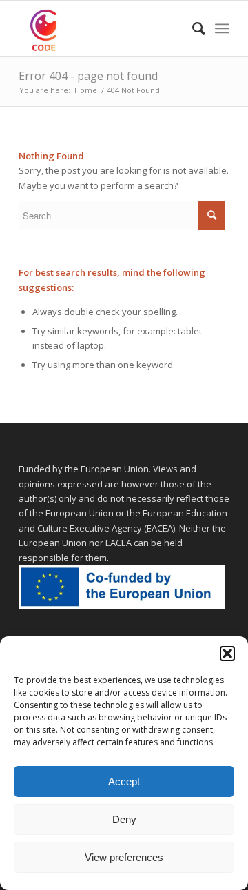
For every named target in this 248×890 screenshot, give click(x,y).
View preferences (124, 857)
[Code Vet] (103, 28)
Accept (124, 781)
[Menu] (222, 28)
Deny (124, 819)
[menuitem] (191, 28)
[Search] (191, 28)
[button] (227, 653)
